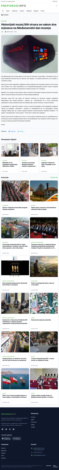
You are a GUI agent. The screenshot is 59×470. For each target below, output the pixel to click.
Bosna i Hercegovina (37, 242)
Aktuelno (5, 242)
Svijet (33, 356)
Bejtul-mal (3, 450)
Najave (33, 205)
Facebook (13, 131)
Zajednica (15, 11)
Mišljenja (29, 11)
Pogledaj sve (54, 177)
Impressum (48, 465)
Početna (33, 417)
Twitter (22, 131)
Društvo (22, 11)
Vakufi (33, 317)
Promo (42, 11)
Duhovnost (34, 281)
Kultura (3, 21)
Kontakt (55, 1)
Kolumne (3, 453)
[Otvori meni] (2, 10)
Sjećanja (3, 458)
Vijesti (8, 11)
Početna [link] (5, 15)
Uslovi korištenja (55, 466)
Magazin (36, 11)
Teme (2, 455)
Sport (33, 393)
